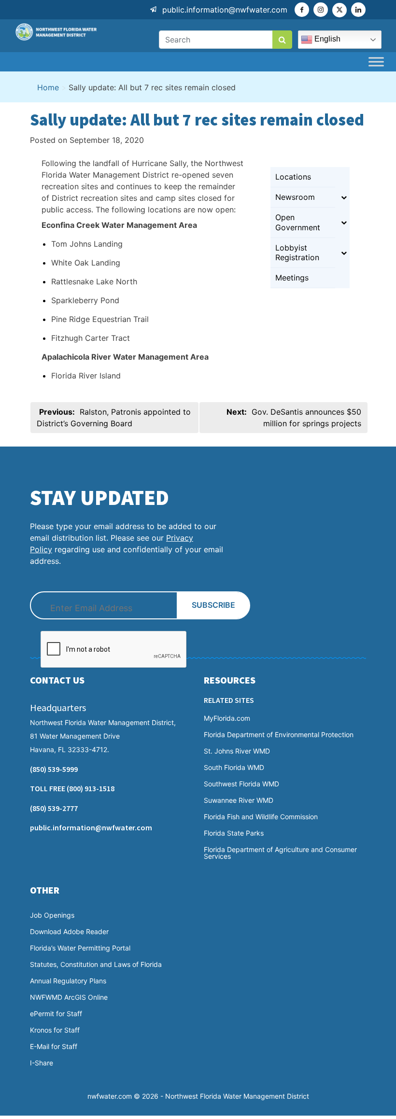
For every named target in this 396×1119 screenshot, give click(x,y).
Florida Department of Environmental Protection (279, 734)
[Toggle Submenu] (344, 197)
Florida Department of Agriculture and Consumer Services (280, 853)
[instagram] (320, 9)
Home (48, 87)
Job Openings (52, 915)
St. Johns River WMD (237, 751)
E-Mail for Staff (53, 1046)
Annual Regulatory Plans (68, 981)
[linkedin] (358, 9)
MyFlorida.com (227, 718)
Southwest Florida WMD (241, 784)
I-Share (41, 1063)
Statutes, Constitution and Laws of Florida (96, 964)
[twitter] (339, 10)
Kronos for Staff (55, 1030)
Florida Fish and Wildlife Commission (261, 816)
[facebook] (302, 9)
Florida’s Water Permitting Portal (80, 948)
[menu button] (376, 61)
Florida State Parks (234, 833)
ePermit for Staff (56, 1013)
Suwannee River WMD (238, 800)
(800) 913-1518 (90, 788)
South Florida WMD (234, 767)
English (326, 39)
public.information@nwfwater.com (224, 9)
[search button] (282, 39)
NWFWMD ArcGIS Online (69, 997)
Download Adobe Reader (69, 931)
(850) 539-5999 (54, 769)
